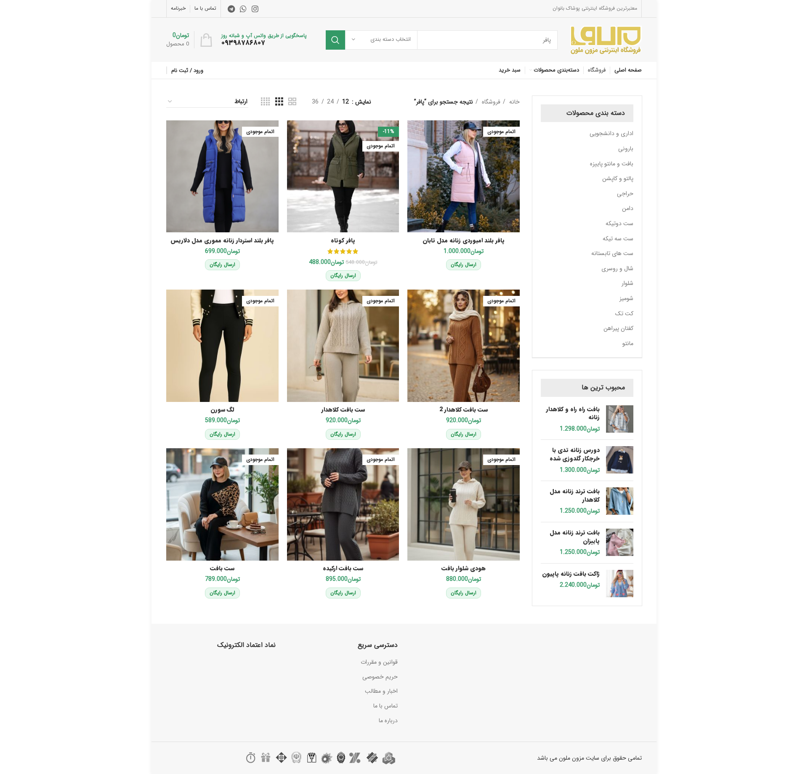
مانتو (627, 343)
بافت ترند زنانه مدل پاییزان (575, 537)
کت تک (624, 313)
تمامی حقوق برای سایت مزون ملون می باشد (589, 758)
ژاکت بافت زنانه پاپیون (571, 574)
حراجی (625, 193)
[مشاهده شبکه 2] (292, 101)
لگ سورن (222, 409)
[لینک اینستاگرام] (255, 9)
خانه (514, 101)
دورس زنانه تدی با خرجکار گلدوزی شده (575, 454)
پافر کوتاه (343, 240)
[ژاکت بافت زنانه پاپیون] (619, 583)
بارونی (625, 148)
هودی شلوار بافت (463, 568)
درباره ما (388, 720)
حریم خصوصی (380, 676)
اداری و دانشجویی (611, 133)
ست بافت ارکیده (343, 568)
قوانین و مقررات (379, 662)
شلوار (627, 283)
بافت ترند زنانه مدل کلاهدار (575, 495)
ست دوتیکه (619, 223)
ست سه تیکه (618, 238)
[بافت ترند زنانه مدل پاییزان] (619, 543)
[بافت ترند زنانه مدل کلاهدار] (619, 501)
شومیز (626, 298)
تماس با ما (385, 705)
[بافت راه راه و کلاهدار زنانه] (619, 419)
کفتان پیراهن (618, 328)
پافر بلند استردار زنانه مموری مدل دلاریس (222, 240)
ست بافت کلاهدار (343, 409)
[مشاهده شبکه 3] (279, 101)
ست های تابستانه (612, 253)
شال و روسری (617, 268)
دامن (627, 208)
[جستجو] (335, 40)
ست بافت (222, 568)
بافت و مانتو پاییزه (611, 163)
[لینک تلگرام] (231, 9)
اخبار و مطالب (381, 691)
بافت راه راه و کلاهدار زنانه (573, 413)
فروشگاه (490, 101)
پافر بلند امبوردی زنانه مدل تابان (464, 240)
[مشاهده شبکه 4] (265, 101)
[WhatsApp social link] (243, 9)
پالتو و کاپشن (617, 178)
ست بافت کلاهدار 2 (463, 409)
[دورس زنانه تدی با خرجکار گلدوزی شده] (619, 460)
